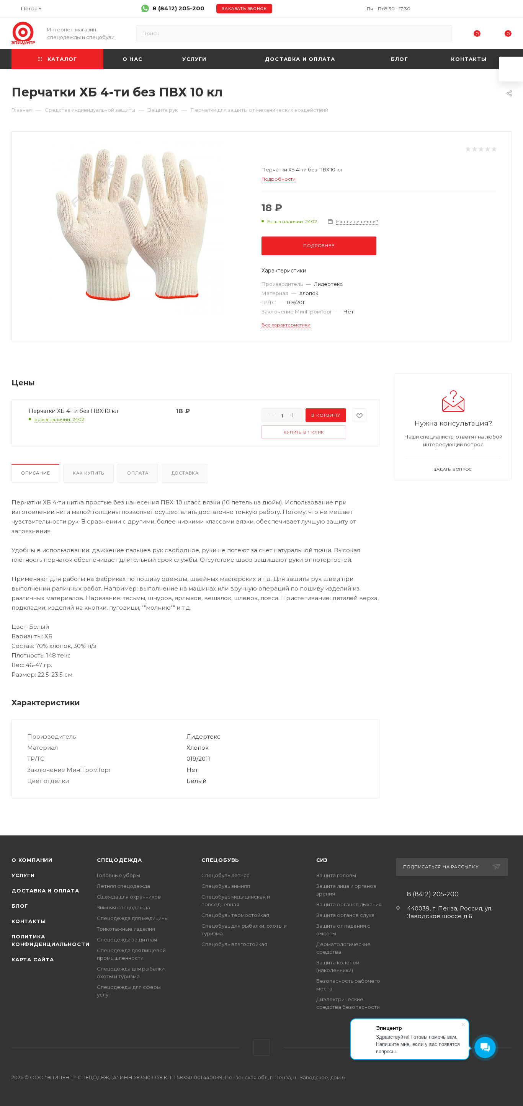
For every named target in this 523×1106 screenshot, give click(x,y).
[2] (474, 149)
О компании (31, 860)
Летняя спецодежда (123, 886)
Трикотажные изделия (126, 929)
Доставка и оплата (45, 890)
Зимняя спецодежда (123, 907)
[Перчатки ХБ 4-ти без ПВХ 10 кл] (137, 228)
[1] (467, 149)
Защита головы (336, 875)
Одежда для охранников (129, 897)
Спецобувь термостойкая (235, 915)
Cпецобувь (220, 860)
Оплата (138, 473)
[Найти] (442, 33)
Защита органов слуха (345, 915)
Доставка (185, 473)
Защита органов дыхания (349, 904)
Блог (19, 906)
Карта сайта (32, 959)
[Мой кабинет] (508, 10)
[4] (487, 149)
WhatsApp (261, 1047)
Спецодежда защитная (127, 939)
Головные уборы (118, 875)
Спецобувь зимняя (225, 886)
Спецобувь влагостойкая (234, 944)
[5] (493, 149)
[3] (480, 149)
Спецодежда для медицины (132, 918)
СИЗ (322, 860)
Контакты (28, 921)
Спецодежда (119, 860)
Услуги (23, 875)
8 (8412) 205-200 (178, 8)
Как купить (88, 473)
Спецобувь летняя (225, 875)
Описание (35, 473)
